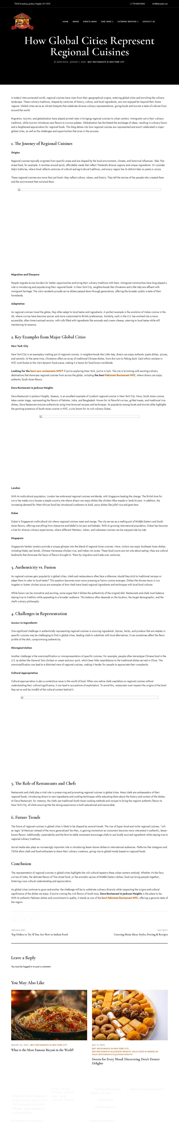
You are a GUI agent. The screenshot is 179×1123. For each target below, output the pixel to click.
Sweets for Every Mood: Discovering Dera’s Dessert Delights (126, 1061)
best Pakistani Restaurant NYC (120, 898)
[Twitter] (28, 919)
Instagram (18, 1116)
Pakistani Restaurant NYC (120, 375)
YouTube (33, 1116)
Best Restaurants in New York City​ (106, 62)
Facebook (14, 1116)
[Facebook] (21, 919)
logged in (27, 966)
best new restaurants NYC (46, 371)
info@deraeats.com (160, 3)
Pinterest (28, 1116)
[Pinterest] (35, 919)
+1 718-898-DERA (137, 3)
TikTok (23, 1116)
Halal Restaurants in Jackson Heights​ (112, 1054)
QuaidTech (109, 1121)
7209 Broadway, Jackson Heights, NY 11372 (32, 3)
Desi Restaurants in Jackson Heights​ (111, 1051)
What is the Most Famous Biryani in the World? (42, 1050)
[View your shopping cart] (166, 21)
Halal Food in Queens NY (145, 1051)
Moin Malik (62, 62)
